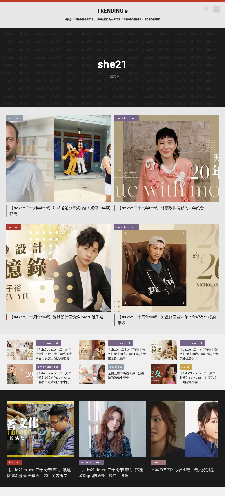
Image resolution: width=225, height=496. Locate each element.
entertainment (126, 117)
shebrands (132, 19)
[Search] (206, 9)
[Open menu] (216, 9)
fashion (13, 227)
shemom (14, 117)
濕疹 (68, 19)
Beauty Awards (109, 19)
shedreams (84, 19)
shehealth (152, 19)
